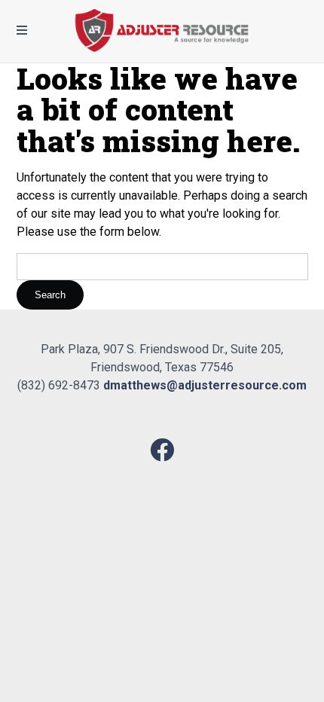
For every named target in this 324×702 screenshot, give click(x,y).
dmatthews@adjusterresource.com (205, 385)
